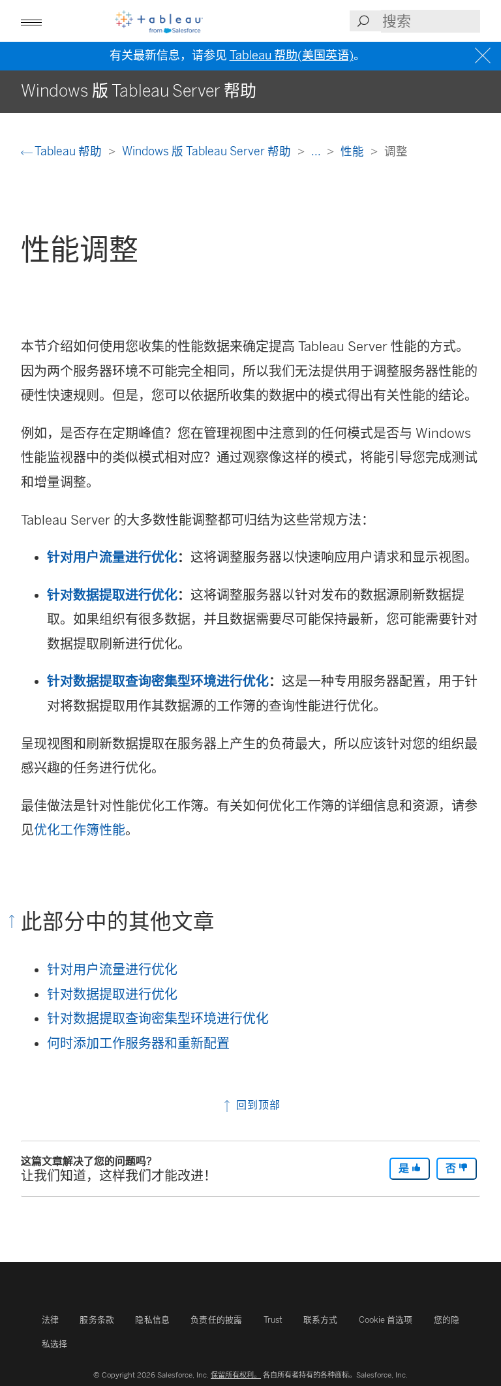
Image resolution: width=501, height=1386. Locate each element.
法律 (50, 1320)
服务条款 (97, 1320)
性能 (354, 151)
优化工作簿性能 (79, 830)
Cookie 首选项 (386, 1320)
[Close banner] (484, 56)
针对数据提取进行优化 (112, 595)
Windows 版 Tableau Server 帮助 (208, 151)
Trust (273, 1320)
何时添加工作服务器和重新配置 (138, 1043)
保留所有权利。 (236, 1374)
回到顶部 (257, 1105)
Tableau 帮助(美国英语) (292, 55)
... (317, 151)
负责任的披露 (216, 1320)
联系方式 (320, 1320)
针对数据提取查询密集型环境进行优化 (158, 681)
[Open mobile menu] (31, 20)
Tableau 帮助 (68, 151)
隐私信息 (152, 1320)
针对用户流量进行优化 (112, 557)
